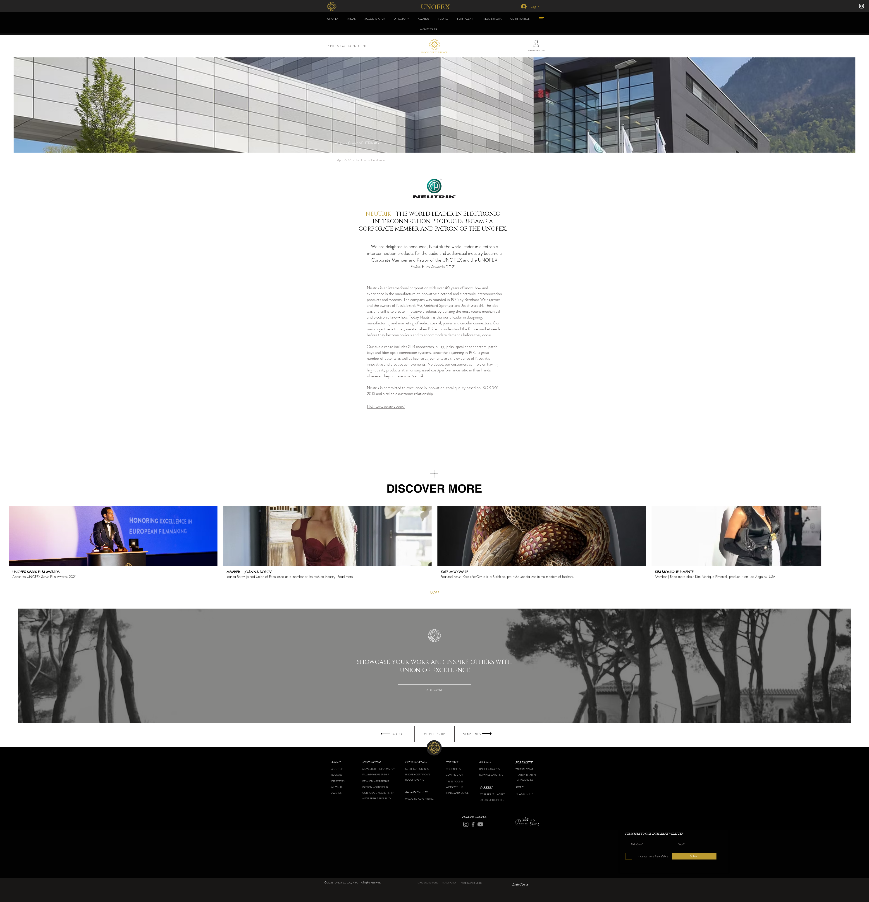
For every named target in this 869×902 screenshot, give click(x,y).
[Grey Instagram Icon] (465, 824)
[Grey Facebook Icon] (473, 824)
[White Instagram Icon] (861, 6)
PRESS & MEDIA (340, 46)
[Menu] (541, 18)
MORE (434, 592)
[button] (342, 762)
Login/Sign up (520, 884)
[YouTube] (480, 824)
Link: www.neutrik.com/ (386, 407)
